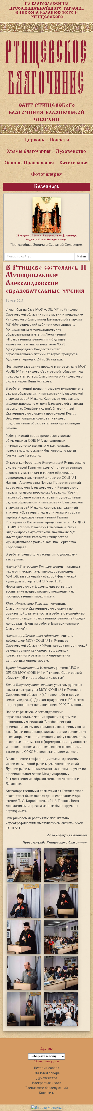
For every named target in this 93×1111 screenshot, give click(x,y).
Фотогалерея (46, 174)
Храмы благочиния (29, 152)
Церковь (34, 140)
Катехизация (74, 163)
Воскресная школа (46, 1083)
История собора (46, 1068)
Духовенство (71, 152)
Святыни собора (46, 1073)
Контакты (46, 1093)
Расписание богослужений (47, 1088)
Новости (59, 140)
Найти (81, 256)
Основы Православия (29, 163)
